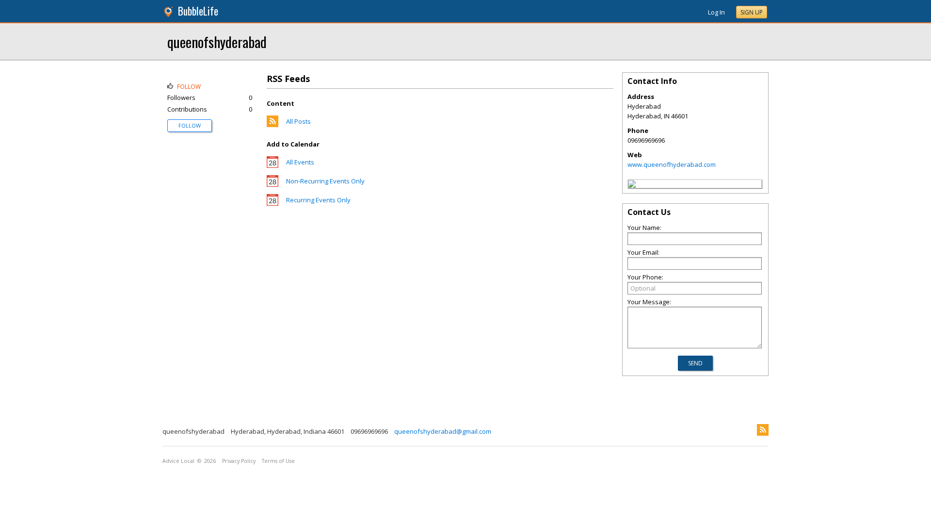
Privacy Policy (239, 461)
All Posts (298, 121)
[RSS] (763, 430)
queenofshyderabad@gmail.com (442, 431)
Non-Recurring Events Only (325, 181)
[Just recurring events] (272, 203)
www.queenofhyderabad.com (671, 164)
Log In (716, 12)
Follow (189, 125)
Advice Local (178, 461)
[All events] (272, 165)
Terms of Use (278, 461)
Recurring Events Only (318, 200)
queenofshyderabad (217, 41)
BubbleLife (198, 10)
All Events (300, 162)
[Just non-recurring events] (272, 184)
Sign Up (751, 12)
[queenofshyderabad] (632, 185)
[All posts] (272, 124)
